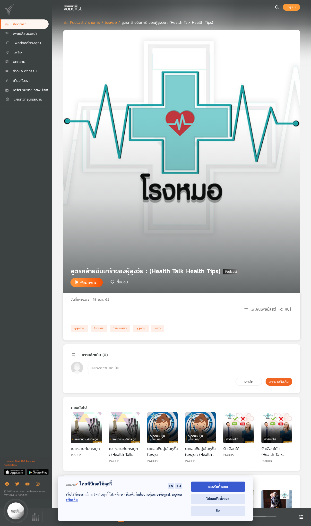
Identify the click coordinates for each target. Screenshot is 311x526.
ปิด (218, 511)
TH (178, 486)
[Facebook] (8, 485)
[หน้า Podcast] (82, 7)
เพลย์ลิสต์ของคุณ (26, 43)
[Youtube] (28, 485)
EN (171, 486)
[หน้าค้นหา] (277, 7)
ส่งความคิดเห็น (279, 381)
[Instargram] (38, 485)
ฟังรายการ (88, 282)
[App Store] (15, 472)
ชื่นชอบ (122, 282)
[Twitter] (18, 485)
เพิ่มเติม (72, 499)
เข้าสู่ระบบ (291, 7)
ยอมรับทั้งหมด (218, 486)
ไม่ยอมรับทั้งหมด (218, 499)
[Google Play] (38, 472)
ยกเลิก (248, 381)
